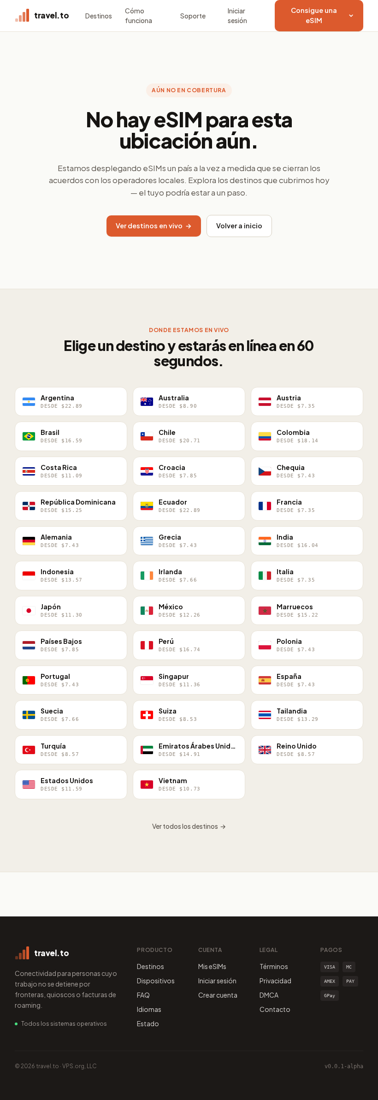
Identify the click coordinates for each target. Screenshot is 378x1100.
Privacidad (275, 980)
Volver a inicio (239, 225)
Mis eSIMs (212, 966)
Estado (148, 1023)
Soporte (193, 16)
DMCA (269, 995)
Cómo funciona (138, 15)
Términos (274, 966)
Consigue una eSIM (314, 15)
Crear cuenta (217, 995)
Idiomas (149, 1009)
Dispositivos (156, 980)
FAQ (143, 995)
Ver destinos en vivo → (154, 225)
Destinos (98, 16)
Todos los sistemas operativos (64, 1023)
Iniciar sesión (237, 15)
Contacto (275, 1009)
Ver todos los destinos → (189, 826)
